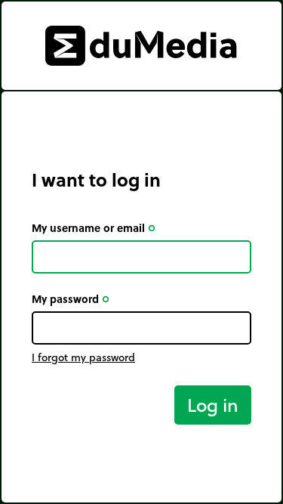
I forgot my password (83, 357)
